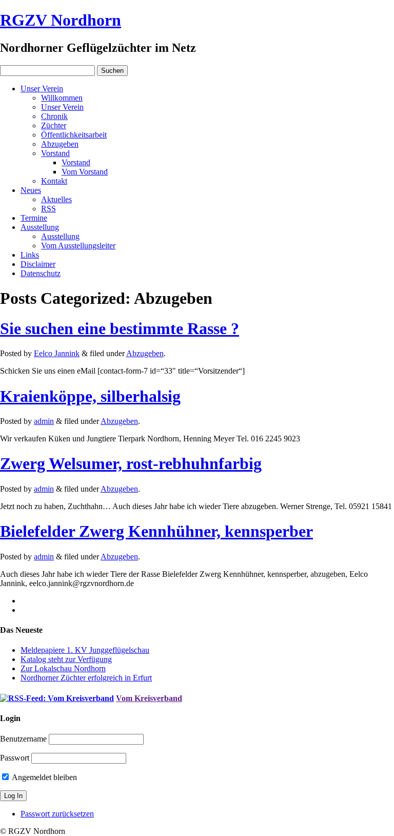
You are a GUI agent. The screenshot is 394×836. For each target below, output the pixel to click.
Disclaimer (38, 264)
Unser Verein (42, 88)
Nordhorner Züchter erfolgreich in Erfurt (86, 677)
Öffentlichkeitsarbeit (74, 134)
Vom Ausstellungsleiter (78, 245)
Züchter (53, 125)
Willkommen (62, 97)
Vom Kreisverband (149, 698)
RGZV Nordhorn (60, 20)
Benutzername (23, 738)
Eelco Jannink (57, 353)
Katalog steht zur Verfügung (66, 659)
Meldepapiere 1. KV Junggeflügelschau (85, 650)
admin (44, 421)
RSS (48, 208)
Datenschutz (41, 273)
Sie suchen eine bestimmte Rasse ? (119, 328)
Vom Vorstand (85, 171)
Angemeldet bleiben (43, 777)
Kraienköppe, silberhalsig (90, 396)
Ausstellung (40, 227)
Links (30, 254)
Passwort (14, 757)
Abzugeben (59, 144)
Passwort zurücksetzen (57, 813)
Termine (34, 217)
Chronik (54, 116)
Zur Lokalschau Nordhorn (63, 668)
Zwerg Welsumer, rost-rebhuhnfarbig (131, 463)
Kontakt (54, 181)
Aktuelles (56, 199)
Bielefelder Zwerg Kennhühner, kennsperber (156, 531)
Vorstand (55, 153)
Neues (31, 190)
